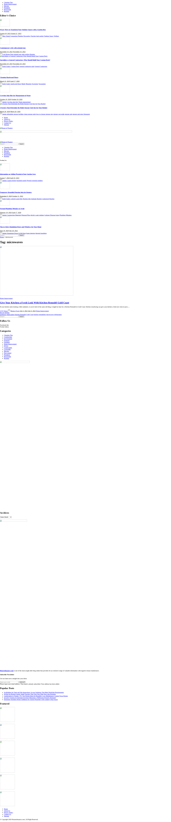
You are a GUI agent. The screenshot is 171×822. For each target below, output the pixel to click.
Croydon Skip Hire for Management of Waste (15, 95)
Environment (8, 339)
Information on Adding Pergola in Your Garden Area (18, 174)
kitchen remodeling (40, 314)
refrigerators (58, 314)
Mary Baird (6, 36)
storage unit (68, 114)
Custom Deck (15, 66)
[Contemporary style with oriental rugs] (5, 44)
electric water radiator (37, 215)
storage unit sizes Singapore (81, 114)
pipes (57, 215)
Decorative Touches (29, 36)
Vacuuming (42, 84)
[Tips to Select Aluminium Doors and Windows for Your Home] (5, 223)
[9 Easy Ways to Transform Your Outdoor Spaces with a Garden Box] (5, 26)
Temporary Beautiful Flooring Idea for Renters (16, 192)
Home (2, 237)
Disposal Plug (25, 215)
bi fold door (22, 233)
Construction (8, 337)
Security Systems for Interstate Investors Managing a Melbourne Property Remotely (30, 698)
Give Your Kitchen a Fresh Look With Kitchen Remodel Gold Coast (34, 302)
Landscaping (8, 348)
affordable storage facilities (15, 114)
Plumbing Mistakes (66, 215)
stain (23, 54)
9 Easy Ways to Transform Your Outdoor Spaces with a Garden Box (23, 30)
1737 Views (4, 311)
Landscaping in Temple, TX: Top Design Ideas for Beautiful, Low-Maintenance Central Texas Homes (36, 696)
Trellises (56, 36)
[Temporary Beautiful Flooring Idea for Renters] (5, 188)
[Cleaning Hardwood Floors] (5, 73)
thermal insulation (41, 233)
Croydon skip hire (12, 102)
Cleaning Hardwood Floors (9, 77)
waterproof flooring (48, 199)
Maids (23, 84)
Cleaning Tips (8, 335)
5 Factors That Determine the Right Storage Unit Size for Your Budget (23, 108)
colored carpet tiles (16, 199)
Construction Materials (14, 215)
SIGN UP (22, 682)
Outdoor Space (48, 36)
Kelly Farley (6, 66)
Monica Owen (14, 311)
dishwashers (11, 314)
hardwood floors (16, 84)
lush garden (40, 36)
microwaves (50, 314)
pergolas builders (37, 180)
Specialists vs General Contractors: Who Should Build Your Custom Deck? (25, 60)
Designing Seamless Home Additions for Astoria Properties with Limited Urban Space (31, 699)
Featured (6, 340)
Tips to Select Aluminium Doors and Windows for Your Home (20, 227)
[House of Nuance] (6, 128)
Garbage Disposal (50, 215)
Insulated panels (22, 180)
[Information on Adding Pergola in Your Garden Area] (5, 170)
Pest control (7, 353)
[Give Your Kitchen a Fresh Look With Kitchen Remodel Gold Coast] (36, 295)
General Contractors (41, 66)
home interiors (30, 233)
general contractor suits (27, 66)
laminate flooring (36, 199)
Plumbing (7, 355)
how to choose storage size (44, 114)
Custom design (11, 180)
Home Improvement (6, 298)
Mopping (28, 84)
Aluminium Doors (12, 233)
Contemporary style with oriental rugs (13, 48)
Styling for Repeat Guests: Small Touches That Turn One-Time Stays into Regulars (30, 694)
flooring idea (27, 199)
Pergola (29, 180)
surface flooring (30, 54)
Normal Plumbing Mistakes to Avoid (12, 208)
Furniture (7, 342)
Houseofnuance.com (6, 671)
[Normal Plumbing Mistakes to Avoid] (5, 205)
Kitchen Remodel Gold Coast (24, 314)
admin (4, 102)
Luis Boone (6, 54)
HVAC (6, 346)
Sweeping (35, 84)
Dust (11, 54)
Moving (6, 351)
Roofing (6, 358)
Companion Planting (16, 36)
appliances (3, 314)
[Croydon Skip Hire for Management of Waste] (5, 92)
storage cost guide (59, 114)
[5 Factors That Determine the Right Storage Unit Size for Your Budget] (23, 104)
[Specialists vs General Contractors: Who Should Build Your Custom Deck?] (23, 56)
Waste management (25, 102)
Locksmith (7, 349)
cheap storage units (30, 114)
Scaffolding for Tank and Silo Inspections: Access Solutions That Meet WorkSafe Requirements (34, 692)
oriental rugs (17, 54)
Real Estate (7, 356)
